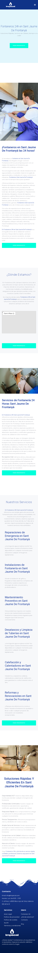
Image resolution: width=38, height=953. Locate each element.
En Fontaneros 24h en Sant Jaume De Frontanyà (16, 229)
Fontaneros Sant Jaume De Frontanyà (21, 177)
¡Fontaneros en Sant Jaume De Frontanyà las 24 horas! (19, 149)
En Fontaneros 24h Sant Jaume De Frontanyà (16, 415)
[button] (35, 4)
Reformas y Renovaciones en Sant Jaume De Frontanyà (18, 696)
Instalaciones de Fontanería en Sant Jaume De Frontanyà (17, 568)
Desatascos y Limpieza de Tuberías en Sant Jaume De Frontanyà (18, 633)
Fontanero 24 (25, 914)
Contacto (24, 920)
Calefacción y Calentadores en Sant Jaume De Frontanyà (18, 666)
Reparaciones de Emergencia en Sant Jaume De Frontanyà (17, 536)
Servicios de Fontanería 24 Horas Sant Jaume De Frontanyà (18, 404)
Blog (22, 924)
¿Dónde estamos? (27, 917)
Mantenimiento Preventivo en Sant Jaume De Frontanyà (17, 601)
